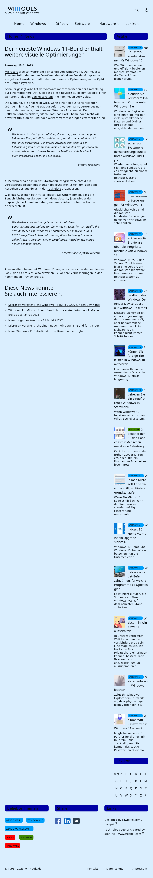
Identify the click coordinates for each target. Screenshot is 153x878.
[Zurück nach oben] (145, 870)
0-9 (116, 774)
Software (82, 23)
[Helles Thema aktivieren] (146, 10)
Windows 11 (14, 820)
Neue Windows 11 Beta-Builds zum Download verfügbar (46, 331)
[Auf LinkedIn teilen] (67, 822)
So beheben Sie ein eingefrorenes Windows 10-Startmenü (130, 398)
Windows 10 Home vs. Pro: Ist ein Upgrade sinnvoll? (131, 533)
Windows (38, 23)
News (29, 36)
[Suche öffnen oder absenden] (137, 10)
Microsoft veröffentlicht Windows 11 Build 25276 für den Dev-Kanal (54, 305)
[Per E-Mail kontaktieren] (76, 822)
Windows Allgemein (19, 828)
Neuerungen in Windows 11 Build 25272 (35, 320)
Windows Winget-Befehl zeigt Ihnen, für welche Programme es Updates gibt (131, 578)
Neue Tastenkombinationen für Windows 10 (131, 54)
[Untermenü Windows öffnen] (47, 23)
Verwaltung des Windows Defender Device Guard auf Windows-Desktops (130, 299)
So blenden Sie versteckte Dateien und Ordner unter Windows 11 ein (131, 98)
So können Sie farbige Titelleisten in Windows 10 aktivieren (130, 355)
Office (60, 23)
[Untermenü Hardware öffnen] (117, 23)
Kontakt (92, 868)
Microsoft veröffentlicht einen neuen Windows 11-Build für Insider (53, 325)
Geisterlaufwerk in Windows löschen (131, 683)
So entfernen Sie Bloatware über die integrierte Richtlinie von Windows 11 (130, 244)
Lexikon (132, 23)
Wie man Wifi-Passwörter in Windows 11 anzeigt (130, 722)
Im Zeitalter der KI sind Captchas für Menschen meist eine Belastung (130, 437)
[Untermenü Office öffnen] (67, 23)
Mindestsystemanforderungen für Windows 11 (130, 198)
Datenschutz (114, 868)
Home (19, 23)
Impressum (139, 868)
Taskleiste (54, 188)
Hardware (107, 23)
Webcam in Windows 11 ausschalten (131, 624)
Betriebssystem (42, 96)
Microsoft (11, 71)
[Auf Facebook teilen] (58, 822)
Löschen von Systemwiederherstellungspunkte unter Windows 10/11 (131, 147)
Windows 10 (35, 820)
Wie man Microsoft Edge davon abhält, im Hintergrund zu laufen (131, 484)
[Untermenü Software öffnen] (91, 23)
